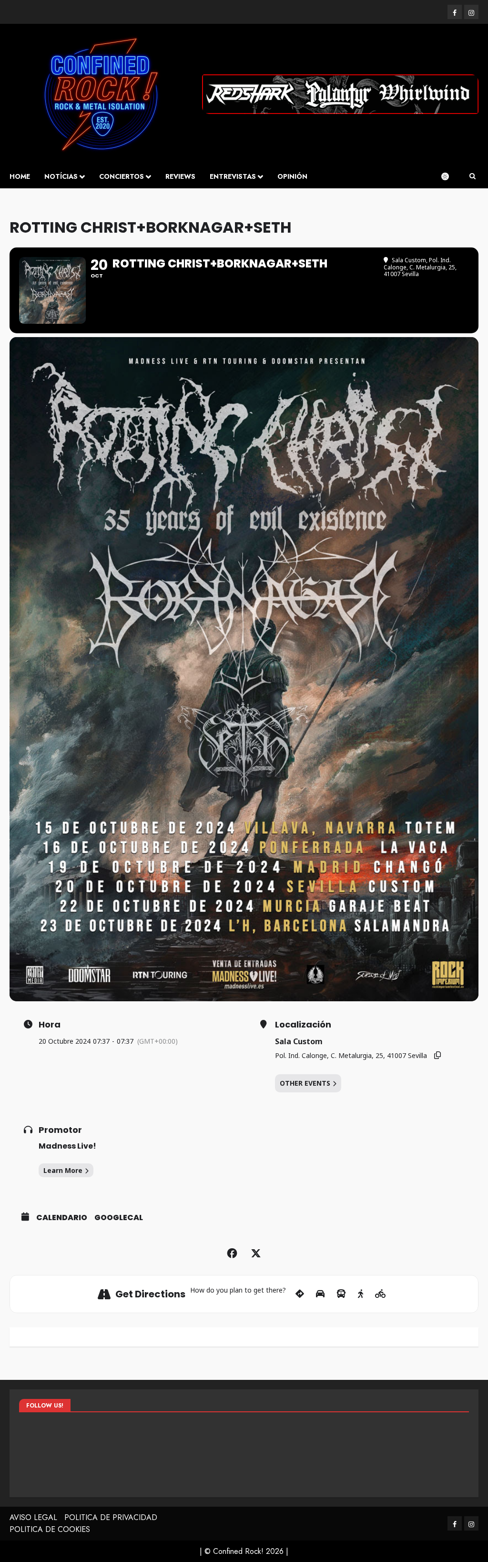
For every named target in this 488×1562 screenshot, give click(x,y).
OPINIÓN (292, 176)
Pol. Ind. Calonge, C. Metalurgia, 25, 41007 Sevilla (351, 1055)
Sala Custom (299, 1041)
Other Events (305, 1083)
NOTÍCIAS (61, 176)
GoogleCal (118, 1218)
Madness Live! (67, 1146)
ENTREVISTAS (233, 176)
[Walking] (360, 1294)
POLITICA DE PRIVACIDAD (110, 1517)
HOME (20, 176)
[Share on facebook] (232, 1253)
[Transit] (341, 1294)
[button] (472, 176)
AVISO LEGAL (33, 1517)
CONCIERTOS (121, 176)
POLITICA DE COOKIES (50, 1529)
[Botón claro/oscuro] (449, 176)
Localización (303, 1024)
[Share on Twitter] (256, 1253)
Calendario (61, 1218)
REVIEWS (180, 176)
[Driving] (320, 1294)
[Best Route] (300, 1294)
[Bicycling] (380, 1294)
